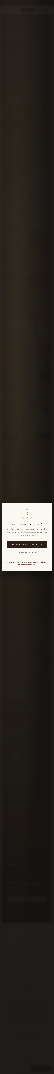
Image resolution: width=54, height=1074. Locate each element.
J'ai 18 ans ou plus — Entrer (27, 544)
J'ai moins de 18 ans (27, 552)
